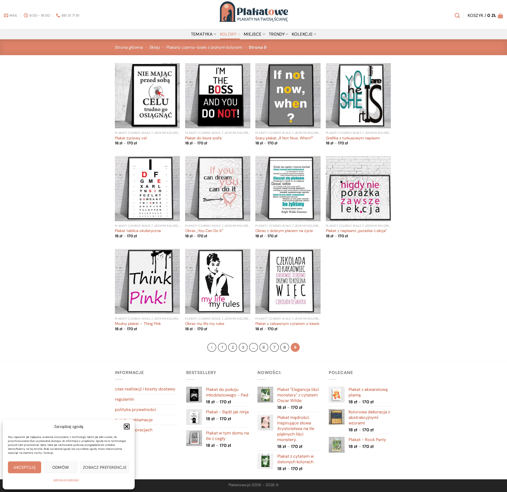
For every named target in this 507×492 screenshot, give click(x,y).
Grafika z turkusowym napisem (353, 138)
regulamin (124, 399)
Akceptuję (24, 467)
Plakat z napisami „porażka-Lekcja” (356, 231)
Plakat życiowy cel (131, 138)
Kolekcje (302, 34)
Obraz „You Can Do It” (204, 231)
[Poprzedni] (211, 347)
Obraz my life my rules (204, 323)
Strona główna (129, 47)
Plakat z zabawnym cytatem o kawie (287, 323)
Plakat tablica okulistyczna (138, 231)
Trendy (277, 34)
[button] (126, 426)
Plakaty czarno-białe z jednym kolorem (204, 47)
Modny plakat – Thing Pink (138, 323)
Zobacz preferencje (104, 467)
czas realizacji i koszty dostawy (145, 389)
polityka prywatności (66, 479)
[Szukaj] (457, 15)
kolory (228, 34)
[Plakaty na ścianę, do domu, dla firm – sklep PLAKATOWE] (253, 14)
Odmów (60, 467)
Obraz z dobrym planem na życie (284, 231)
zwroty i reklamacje (134, 420)
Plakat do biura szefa (203, 138)
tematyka (202, 34)
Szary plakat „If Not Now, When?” (284, 138)
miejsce (252, 34)
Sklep (154, 47)
